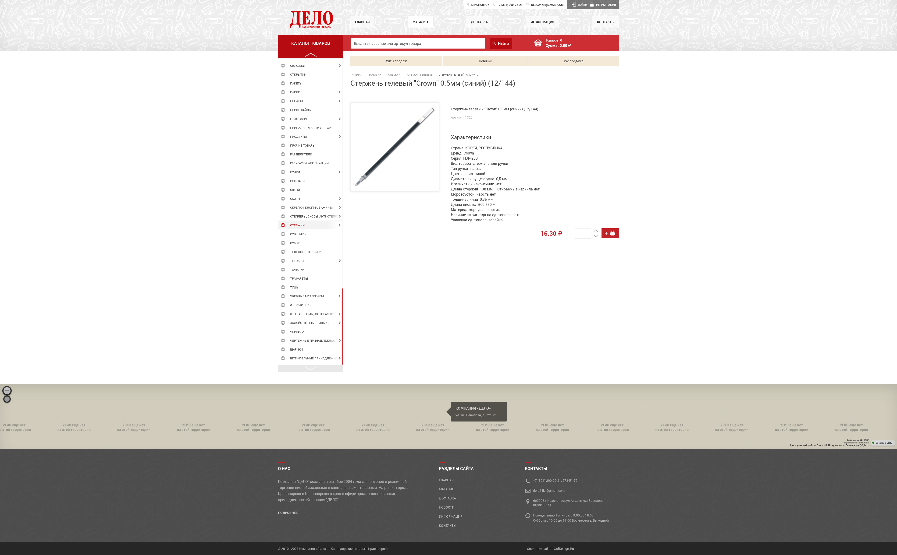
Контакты (605, 22)
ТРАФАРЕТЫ (299, 278)
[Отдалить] (7, 399)
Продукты (298, 136)
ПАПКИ (295, 92)
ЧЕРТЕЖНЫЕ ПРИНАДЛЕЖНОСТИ (314, 340)
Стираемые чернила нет (518, 188)
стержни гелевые (419, 74)
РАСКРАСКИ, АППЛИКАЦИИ (309, 163)
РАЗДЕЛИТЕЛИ (301, 154)
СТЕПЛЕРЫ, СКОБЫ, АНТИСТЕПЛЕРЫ (316, 216)
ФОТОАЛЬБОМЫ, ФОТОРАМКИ (311, 314)
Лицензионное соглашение (856, 443)
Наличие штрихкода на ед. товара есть (485, 214)
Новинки (485, 61)
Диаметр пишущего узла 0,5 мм (479, 178)
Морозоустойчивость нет (473, 194)
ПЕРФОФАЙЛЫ (300, 110)
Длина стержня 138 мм (472, 188)
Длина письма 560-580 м (473, 204)
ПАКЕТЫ (296, 83)
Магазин (420, 22)
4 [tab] (342, 326)
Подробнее (288, 512)
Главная (362, 22)
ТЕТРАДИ (297, 261)
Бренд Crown (462, 153)
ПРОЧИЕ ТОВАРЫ (302, 145)
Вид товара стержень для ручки (479, 163)
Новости (446, 507)
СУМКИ (295, 243)
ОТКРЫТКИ (298, 74)
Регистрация (606, 5)
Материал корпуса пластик (475, 209)
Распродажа (574, 61)
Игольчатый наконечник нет (476, 183)
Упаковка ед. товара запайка (477, 219)
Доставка (479, 22)
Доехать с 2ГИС (884, 443)
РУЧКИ (295, 172)
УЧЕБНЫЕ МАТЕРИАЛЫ (307, 296)
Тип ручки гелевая (467, 168)
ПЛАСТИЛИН (299, 119)
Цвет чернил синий (468, 173)
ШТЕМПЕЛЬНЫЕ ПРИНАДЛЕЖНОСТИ (316, 358)
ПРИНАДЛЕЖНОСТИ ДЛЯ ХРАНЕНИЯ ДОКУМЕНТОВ (316, 128)
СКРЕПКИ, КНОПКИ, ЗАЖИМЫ (311, 207)
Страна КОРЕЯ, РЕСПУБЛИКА (476, 147)
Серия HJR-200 (464, 158)
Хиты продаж (396, 61)
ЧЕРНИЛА (297, 332)
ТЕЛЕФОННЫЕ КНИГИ (305, 252)
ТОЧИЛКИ (297, 269)
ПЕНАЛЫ (296, 101)
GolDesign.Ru (564, 548)
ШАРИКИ (296, 349)
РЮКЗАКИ (297, 181)
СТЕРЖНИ (297, 225)
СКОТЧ (295, 199)
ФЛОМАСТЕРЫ (300, 305)
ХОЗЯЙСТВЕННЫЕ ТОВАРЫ (309, 323)
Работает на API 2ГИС (858, 440)
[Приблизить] (7, 390)
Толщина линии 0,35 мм (472, 199)
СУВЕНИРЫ (298, 234)
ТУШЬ (294, 287)
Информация (542, 22)
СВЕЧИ (295, 190)
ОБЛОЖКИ (297, 65)
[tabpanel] (310, 65)
